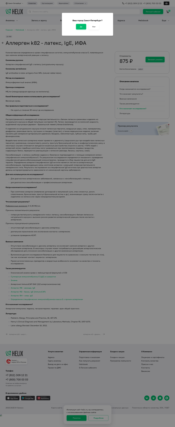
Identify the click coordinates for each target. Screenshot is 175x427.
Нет (94, 27)
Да (81, 27)
